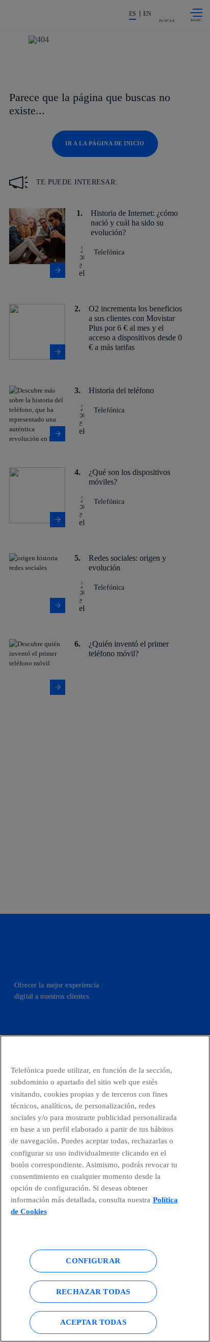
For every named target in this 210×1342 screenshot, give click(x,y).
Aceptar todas (93, 1322)
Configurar (93, 1260)
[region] (105, 1188)
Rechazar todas (93, 1291)
